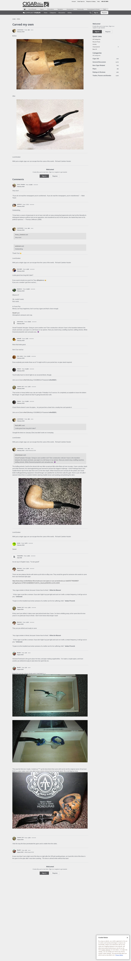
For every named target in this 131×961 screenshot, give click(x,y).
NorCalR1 (18, 425)
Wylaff (14, 313)
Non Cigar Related (106, 65)
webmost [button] (19, 204)
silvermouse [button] (20, 321)
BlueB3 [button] (19, 652)
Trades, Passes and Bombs (106, 75)
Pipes (106, 69)
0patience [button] (19, 289)
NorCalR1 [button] (19, 269)
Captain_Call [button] (20, 386)
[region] (113, 947)
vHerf (25, 380)
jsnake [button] (18, 543)
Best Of (95, 49)
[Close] (127, 938)
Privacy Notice (119, 955)
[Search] (90, 12)
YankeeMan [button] (20, 555)
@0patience (40, 280)
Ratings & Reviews (106, 72)
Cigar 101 (106, 58)
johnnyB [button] (19, 338)
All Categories (96, 39)
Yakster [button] (19, 369)
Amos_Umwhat (20, 234)
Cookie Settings (105, 950)
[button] (14, 31)
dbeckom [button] (19, 568)
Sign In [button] (44, 176)
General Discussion (106, 62)
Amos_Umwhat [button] (21, 184)
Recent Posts (96, 42)
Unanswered (106, 46)
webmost (18, 246)
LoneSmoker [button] (20, 30)
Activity (95, 44)
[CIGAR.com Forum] (32, 12)
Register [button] (55, 176)
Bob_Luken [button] (20, 356)
